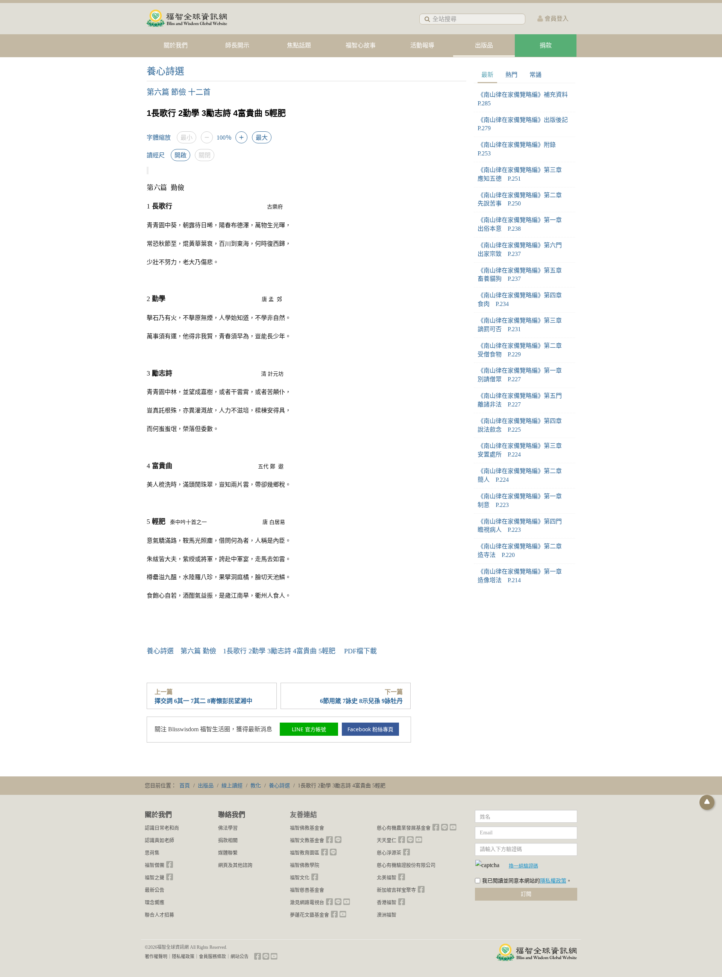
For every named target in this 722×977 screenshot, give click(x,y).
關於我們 (176, 45)
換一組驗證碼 (523, 865)
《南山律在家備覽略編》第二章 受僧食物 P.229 (523, 350)
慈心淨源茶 (389, 852)
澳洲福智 (386, 915)
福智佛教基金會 (307, 828)
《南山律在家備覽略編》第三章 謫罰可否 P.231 (523, 324)
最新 (487, 75)
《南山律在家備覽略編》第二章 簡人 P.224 (523, 475)
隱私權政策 (553, 881)
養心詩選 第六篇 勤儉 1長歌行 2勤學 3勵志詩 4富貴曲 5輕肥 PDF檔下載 (262, 651)
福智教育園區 (304, 852)
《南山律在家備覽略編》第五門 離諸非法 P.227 (523, 400)
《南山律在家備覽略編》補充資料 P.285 (525, 99)
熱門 (511, 75)
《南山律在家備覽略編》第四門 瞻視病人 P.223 (523, 525)
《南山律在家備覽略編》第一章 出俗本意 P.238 (523, 224)
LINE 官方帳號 (309, 729)
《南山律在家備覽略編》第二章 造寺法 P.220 (523, 550)
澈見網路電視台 (307, 902)
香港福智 (386, 902)
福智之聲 (154, 877)
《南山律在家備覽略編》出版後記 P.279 (525, 124)
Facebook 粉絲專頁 (370, 729)
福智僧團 (154, 865)
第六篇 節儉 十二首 (179, 92)
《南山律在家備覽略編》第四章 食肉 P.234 (523, 299)
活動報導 (422, 45)
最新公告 (154, 890)
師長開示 (237, 45)
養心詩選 (165, 71)
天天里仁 (386, 840)
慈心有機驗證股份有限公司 (406, 865)
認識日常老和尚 (162, 828)
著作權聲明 (156, 956)
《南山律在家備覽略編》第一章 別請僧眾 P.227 (523, 374)
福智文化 (299, 877)
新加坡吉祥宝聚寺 (396, 890)
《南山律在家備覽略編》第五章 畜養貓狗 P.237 (523, 274)
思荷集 (152, 852)
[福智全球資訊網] (186, 18)
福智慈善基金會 (307, 890)
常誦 (535, 75)
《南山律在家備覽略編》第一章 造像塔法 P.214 (523, 575)
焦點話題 (299, 45)
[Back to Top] (706, 802)
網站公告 (240, 956)
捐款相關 (228, 840)
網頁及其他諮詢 (235, 865)
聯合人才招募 (159, 915)
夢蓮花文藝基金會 (309, 915)
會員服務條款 (212, 956)
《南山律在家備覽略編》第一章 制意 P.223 (523, 500)
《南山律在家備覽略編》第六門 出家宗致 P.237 (523, 249)
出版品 (484, 45)
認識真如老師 (159, 840)
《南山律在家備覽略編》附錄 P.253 (520, 149)
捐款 (546, 45)
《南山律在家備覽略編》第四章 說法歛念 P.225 (523, 425)
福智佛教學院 (304, 865)
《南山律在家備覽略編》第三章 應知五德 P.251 (523, 174)
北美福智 (386, 877)
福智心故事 (361, 45)
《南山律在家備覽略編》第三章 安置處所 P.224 (523, 450)
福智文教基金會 (307, 840)
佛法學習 (228, 828)
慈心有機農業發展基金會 (404, 828)
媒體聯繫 (228, 852)
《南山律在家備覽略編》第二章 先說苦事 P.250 (523, 199)
